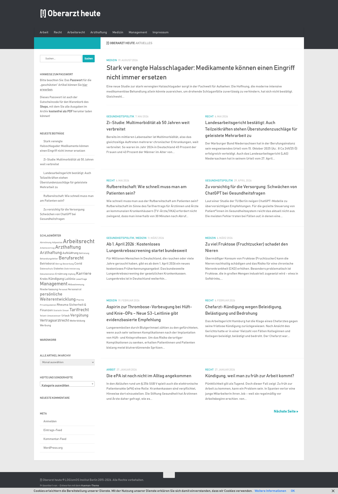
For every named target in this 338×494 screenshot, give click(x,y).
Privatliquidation (48, 305)
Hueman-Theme (90, 485)
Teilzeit (43, 316)
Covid (78, 263)
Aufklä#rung (70, 253)
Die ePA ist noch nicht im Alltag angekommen (148, 376)
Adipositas (57, 243)
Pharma (80, 300)
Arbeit (44, 32)
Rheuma (62, 304)
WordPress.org (53, 447)
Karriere (83, 274)
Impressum (161, 32)
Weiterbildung (77, 320)
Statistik (57, 311)
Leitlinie (70, 278)
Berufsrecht (71, 258)
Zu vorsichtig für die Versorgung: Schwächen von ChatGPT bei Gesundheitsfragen (62, 214)
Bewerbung (68, 264)
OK (293, 490)
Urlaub (65, 315)
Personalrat (74, 289)
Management (138, 32)
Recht (58, 32)
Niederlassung (49, 289)
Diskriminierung (72, 269)
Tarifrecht (79, 309)
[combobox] (67, 384)
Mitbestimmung (76, 284)
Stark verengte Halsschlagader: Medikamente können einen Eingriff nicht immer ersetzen (64, 146)
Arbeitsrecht (76, 32)
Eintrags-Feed (52, 430)
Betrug (58, 264)
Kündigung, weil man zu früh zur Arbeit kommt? (249, 376)
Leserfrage (81, 279)
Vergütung (79, 315)
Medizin (117, 32)
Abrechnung (45, 242)
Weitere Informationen (270, 490)
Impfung (72, 274)
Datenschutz (46, 268)
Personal (63, 289)
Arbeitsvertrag (47, 248)
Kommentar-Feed (54, 439)
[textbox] (67, 385)
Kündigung (56, 279)
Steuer (65, 311)
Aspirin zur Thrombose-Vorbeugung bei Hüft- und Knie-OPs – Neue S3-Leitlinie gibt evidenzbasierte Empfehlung (149, 313)
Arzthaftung (98, 32)
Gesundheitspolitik (120, 116)
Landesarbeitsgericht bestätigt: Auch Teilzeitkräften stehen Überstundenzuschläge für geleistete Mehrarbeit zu (251, 129)
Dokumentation (47, 274)
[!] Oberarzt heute (70, 14)
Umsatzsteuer (54, 316)
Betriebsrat (47, 263)
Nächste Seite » (286, 411)
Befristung (84, 253)
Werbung (45, 325)
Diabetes (59, 268)
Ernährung (61, 274)
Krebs (44, 278)
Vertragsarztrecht (54, 320)
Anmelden (50, 421)
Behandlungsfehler (49, 259)
